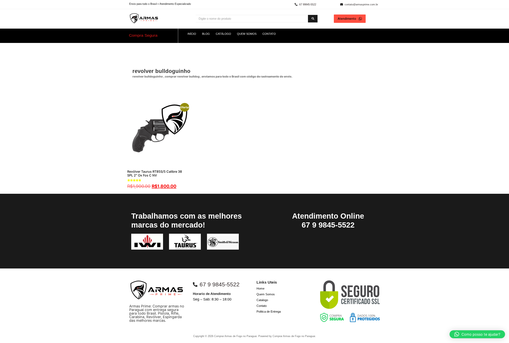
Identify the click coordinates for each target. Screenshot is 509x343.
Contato (261, 305)
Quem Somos (265, 294)
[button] (477, 334)
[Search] (313, 19)
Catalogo (262, 300)
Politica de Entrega (268, 311)
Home (260, 288)
